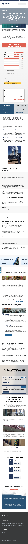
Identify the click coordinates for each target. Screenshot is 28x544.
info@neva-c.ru (3, 535)
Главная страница (4, 9)
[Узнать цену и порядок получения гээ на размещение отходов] (22, 392)
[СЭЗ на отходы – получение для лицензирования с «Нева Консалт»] (14, 428)
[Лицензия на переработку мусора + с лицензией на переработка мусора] (14, 278)
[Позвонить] (24, 382)
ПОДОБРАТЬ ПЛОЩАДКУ (19, 301)
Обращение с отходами (16, 9)
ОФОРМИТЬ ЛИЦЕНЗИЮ (5, 112)
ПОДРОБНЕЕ (6, 382)
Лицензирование (10, 9)
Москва (15, 52)
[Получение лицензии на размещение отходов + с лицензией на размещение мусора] (14, 310)
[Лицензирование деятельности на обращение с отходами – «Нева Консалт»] (14, 442)
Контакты (24, 7)
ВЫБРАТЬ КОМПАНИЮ (19, 112)
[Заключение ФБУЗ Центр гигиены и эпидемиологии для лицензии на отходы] (14, 412)
